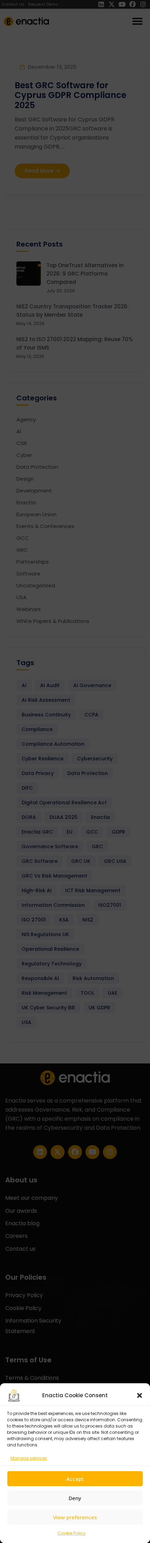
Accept (75, 1478)
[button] (139, 1395)
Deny (75, 1498)
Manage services (28, 1458)
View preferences (75, 1517)
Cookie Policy (71, 1533)
